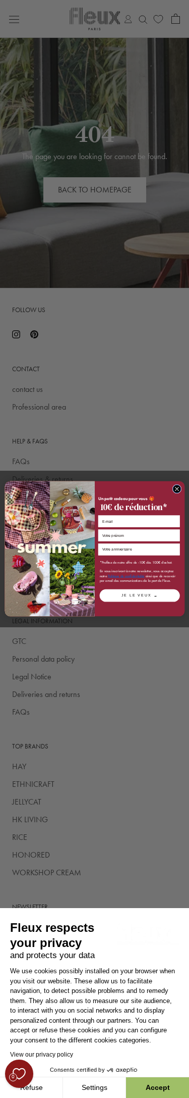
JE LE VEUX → (139, 595)
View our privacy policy (41, 1054)
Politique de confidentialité (126, 576)
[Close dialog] (177, 489)
